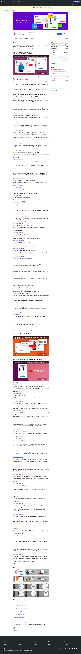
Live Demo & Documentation (18, 103)
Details (15, 38)
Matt (64, 641)
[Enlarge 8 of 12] (35, 584)
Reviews (20, 38)
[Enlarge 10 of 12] (23, 591)
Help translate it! (48, 7)
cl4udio (14, 322)
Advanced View (54, 63)
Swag (49, 644)
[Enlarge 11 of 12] (35, 591)
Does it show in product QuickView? (19, 608)
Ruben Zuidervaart (16, 314)
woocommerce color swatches (63, 58)
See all (66, 80)
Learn (34, 640)
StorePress (17, 630)
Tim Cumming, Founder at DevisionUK (19, 302)
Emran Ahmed (22, 34)
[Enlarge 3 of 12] (47, 570)
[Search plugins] (14, 11)
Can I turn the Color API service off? (19, 617)
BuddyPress (65, 644)
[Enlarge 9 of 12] (47, 584)
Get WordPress (76, 1)
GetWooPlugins (35, 628)
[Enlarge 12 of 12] (47, 591)
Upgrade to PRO (20, 330)
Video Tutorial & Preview (17, 141)
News (4, 641)
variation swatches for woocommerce (63, 56)
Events (49, 641)
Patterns (20, 644)
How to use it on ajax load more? (19, 614)
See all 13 (66, 54)
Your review (53, 80)
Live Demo (15, 330)
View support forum (54, 90)
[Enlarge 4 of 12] (23, 577)
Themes (20, 641)
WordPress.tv (36, 644)
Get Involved (50, 640)
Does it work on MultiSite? (17, 611)
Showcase (20, 640)
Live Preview (65, 33)
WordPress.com (66, 640)
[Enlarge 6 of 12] (47, 577)
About (5, 640)
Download (59, 33)
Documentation (26, 330)
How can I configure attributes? (18, 602)
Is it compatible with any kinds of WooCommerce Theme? (23, 605)
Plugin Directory (6, 4)
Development (32, 38)
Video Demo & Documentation (18, 240)
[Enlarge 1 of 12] (23, 570)
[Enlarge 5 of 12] (35, 577)
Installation (26, 38)
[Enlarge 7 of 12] (23, 584)
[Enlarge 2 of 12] (35, 570)
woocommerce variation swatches (63, 60)
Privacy (5, 644)
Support (66, 38)
